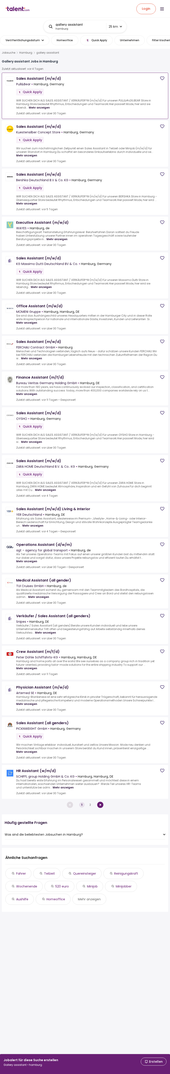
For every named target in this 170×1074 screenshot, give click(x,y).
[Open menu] (162, 9)
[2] (100, 805)
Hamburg (25, 52)
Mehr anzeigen (39, 107)
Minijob (92, 886)
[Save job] (162, 78)
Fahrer (21, 873)
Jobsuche (8, 52)
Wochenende (26, 886)
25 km (113, 26)
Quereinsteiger (84, 873)
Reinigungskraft (126, 873)
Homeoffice (55, 899)
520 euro (62, 886)
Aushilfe (22, 899)
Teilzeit (49, 873)
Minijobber (123, 886)
